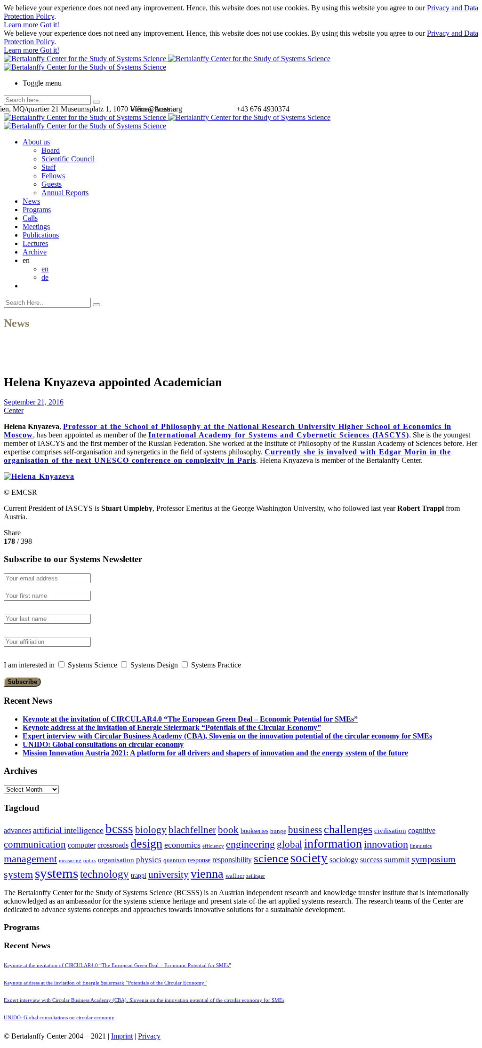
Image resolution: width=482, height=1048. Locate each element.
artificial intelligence (68, 830)
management (30, 859)
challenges (348, 829)
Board (50, 150)
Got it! (49, 25)
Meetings (36, 226)
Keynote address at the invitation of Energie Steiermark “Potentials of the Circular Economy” (172, 727)
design (146, 843)
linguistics (421, 846)
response (199, 860)
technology (104, 874)
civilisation (390, 830)
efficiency (213, 846)
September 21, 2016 (34, 402)
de (44, 277)
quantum (174, 860)
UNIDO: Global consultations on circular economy (103, 744)
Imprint (122, 1036)
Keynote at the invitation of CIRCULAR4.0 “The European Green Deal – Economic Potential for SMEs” (190, 719)
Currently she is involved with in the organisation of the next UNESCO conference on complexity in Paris (227, 456)
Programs (37, 210)
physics (148, 859)
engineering (250, 844)
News (31, 201)
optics (89, 860)
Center (14, 410)
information (333, 843)
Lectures (35, 243)
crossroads (113, 845)
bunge (278, 831)
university (168, 874)
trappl (138, 875)
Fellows (53, 176)
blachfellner (192, 829)
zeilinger (255, 876)
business (305, 829)
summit (397, 859)
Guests (51, 184)
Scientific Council (68, 159)
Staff (48, 167)
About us (36, 142)
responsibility (232, 860)
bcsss (119, 829)
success (371, 860)
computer (82, 845)
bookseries (254, 830)
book (228, 829)
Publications (41, 235)
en (44, 269)
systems (56, 873)
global (289, 844)
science (271, 858)
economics (182, 845)
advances (17, 830)
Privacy (149, 1036)
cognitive (421, 830)
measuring (70, 860)
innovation (386, 844)
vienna (207, 873)
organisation (116, 860)
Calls (30, 218)
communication (35, 844)
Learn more (22, 25)
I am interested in (29, 665)
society (309, 858)
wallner (234, 876)
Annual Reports (64, 193)
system (18, 874)
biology (151, 829)
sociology (343, 859)
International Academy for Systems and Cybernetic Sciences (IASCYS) (278, 435)
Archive (35, 252)
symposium (433, 859)
